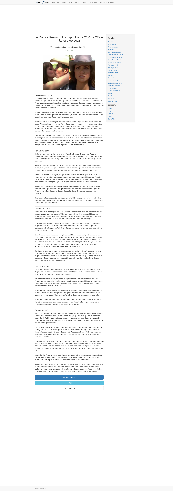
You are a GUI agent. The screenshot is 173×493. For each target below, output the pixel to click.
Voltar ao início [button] (69, 388)
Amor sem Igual (113, 47)
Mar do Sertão (112, 70)
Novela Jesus (112, 78)
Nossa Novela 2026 (40, 488)
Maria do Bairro (113, 73)
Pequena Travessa (114, 86)
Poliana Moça (112, 88)
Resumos (55, 2)
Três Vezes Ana (113, 96)
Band (84, 2)
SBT (70, 2)
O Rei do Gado (113, 80)
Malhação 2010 (113, 68)
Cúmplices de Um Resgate (116, 60)
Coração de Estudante (115, 57)
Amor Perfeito (112, 44)
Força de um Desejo (114, 62)
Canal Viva (93, 2)
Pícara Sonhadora (114, 91)
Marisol (110, 75)
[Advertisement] (86, 19)
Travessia (111, 93)
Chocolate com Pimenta (115, 55)
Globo (64, 2)
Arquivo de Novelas (107, 2)
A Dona (110, 42)
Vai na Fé (111, 98)
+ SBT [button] (69, 382)
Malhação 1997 (113, 65)
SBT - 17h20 (69, 50)
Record (77, 2)
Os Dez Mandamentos (115, 83)
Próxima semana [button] (69, 377)
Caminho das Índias (114, 52)
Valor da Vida (112, 101)
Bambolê (111, 49)
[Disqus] (69, 416)
